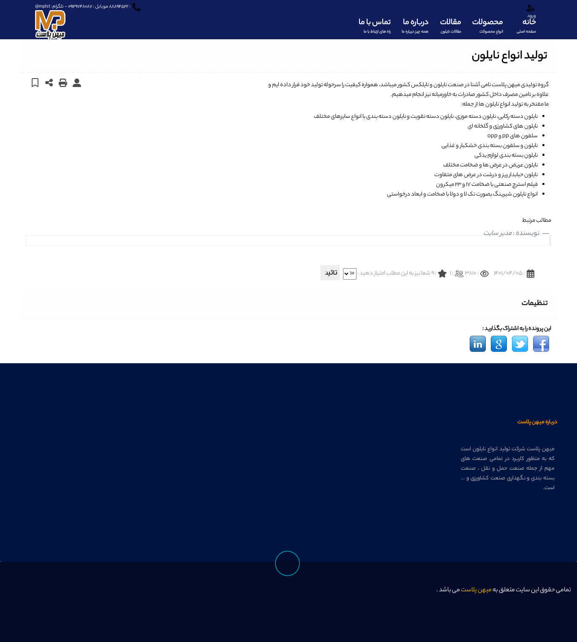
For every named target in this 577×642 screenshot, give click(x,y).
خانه (526, 25)
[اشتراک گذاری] (49, 82)
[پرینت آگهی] (63, 82)
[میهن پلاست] (50, 20)
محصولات (487, 25)
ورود (531, 16)
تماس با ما (375, 25)
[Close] (428, 594)
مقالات (450, 25)
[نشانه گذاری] (35, 82)
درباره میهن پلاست (537, 422)
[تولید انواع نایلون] (541, 344)
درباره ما (415, 25)
